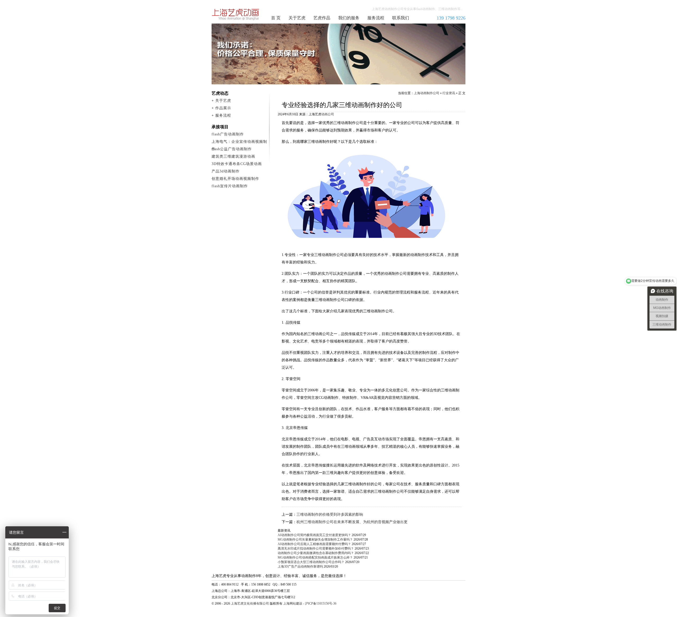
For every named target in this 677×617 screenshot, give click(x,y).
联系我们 (400, 18)
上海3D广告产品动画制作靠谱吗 (300, 566)
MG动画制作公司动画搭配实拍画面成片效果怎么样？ (315, 557)
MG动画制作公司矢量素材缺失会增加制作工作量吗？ (315, 539)
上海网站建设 (292, 603)
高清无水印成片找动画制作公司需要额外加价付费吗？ (316, 548)
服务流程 (375, 18)
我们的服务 (348, 18)
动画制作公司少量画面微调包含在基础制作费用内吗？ (316, 553)
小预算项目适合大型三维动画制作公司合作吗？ (311, 562)
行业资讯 (448, 93)
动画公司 (327, 114)
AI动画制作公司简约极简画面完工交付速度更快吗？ (314, 535)
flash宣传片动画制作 (230, 186)
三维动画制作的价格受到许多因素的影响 (329, 515)
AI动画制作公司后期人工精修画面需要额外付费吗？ (314, 544)
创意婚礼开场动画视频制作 (235, 179)
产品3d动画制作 (226, 171)
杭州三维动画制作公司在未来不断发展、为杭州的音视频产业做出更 (352, 522)
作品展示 (223, 108)
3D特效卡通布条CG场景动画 (237, 164)
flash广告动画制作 (228, 134)
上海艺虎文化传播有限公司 (250, 603)
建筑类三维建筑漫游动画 (233, 156)
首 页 (276, 18)
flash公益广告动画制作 (232, 149)
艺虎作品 (321, 18)
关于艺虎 (297, 18)
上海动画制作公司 (236, 14)
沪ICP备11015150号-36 (320, 603)
